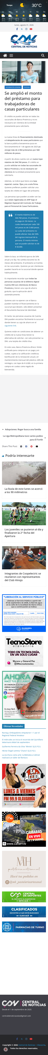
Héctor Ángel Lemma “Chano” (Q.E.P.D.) (18, 751)
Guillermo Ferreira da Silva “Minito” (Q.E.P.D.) (21, 746)
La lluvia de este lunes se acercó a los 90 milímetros (23, 490)
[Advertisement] (24, 399)
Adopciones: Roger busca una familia (23, 429)
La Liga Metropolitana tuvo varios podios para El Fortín (23, 438)
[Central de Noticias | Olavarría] (5, 55)
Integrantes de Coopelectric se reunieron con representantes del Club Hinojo (23, 577)
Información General (13, 87)
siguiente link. (11, 325)
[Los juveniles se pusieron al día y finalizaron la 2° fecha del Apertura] (24, 504)
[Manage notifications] (6, 1049)
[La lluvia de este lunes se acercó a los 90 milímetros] (24, 463)
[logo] (24, 1001)
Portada (27, 87)
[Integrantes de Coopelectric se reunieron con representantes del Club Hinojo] (24, 548)
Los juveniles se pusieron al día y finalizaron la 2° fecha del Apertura (24, 533)
